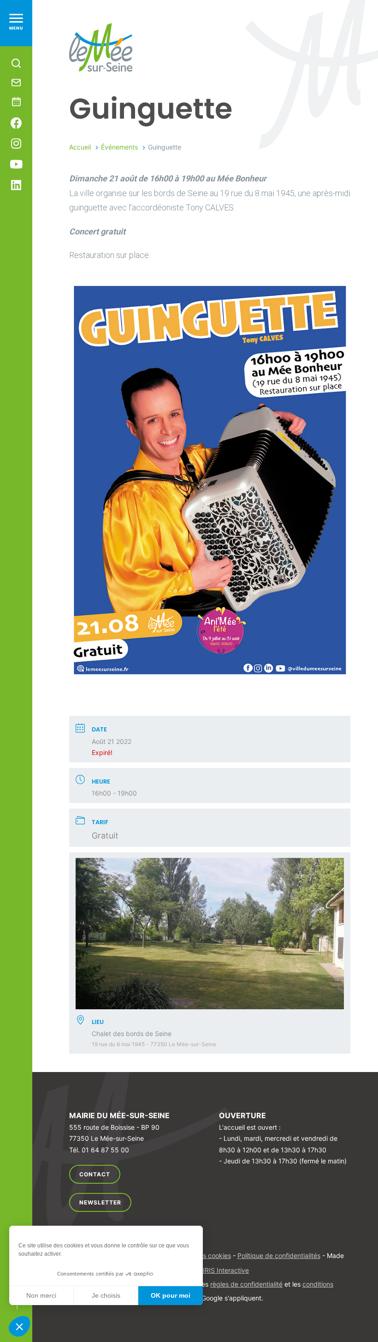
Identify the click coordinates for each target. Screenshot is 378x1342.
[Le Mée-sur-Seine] (100, 47)
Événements (119, 147)
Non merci (41, 1295)
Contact (94, 1174)
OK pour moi (170, 1295)
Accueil (80, 147)
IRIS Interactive (226, 1270)
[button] (19, 1326)
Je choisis (106, 1295)
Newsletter (100, 1202)
